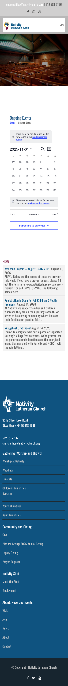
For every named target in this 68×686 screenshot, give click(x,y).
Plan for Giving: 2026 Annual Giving (22, 543)
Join (4, 619)
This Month (34, 214)
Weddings (7, 470)
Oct (14, 214)
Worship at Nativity (13, 461)
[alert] (34, 202)
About (5, 637)
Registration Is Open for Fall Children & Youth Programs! (31, 302)
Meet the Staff (10, 581)
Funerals (7, 479)
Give (4, 534)
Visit (5, 610)
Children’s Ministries (14, 488)
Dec (54, 214)
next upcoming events (39, 203)
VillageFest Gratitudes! (18, 328)
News (5, 628)
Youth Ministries (11, 506)
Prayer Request (11, 561)
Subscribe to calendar (32, 225)
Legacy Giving (10, 552)
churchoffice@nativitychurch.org (25, 4)
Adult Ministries (11, 515)
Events (12, 122)
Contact (6, 646)
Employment (9, 590)
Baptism (7, 493)
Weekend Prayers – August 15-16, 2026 (27, 269)
